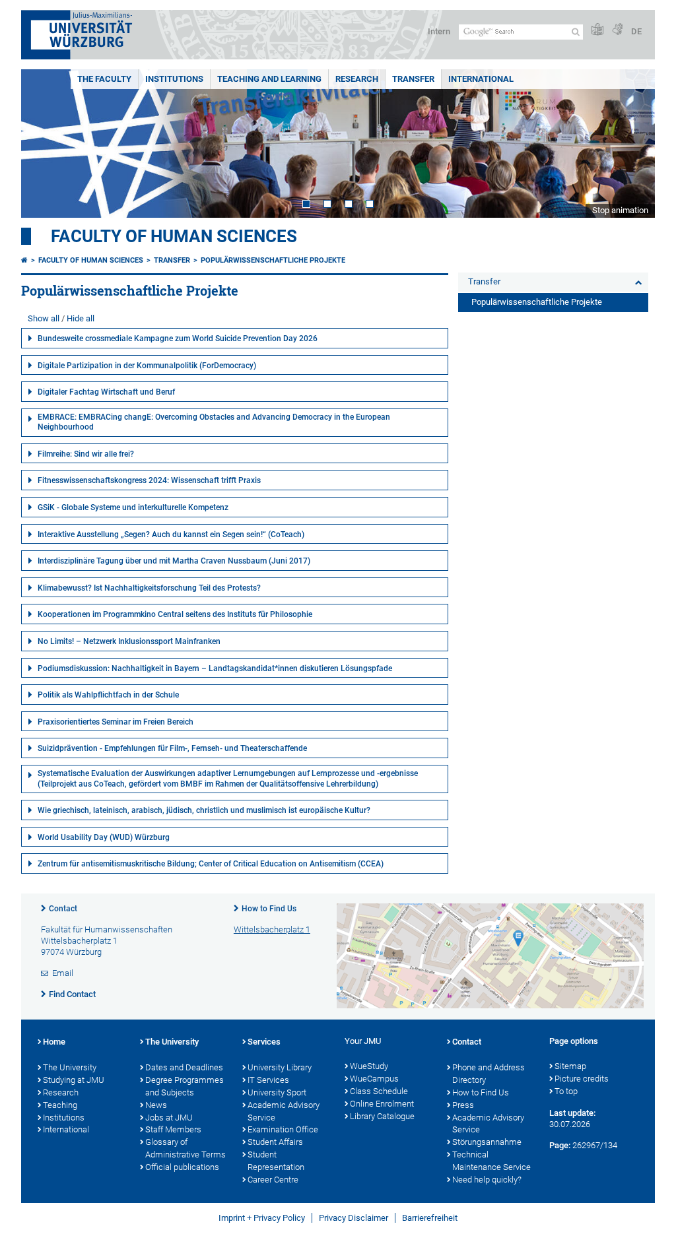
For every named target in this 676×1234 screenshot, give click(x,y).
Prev (44, 143)
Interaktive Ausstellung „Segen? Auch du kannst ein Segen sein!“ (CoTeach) (171, 534)
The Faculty (104, 79)
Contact (63, 908)
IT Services (268, 1080)
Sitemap (570, 1066)
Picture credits (582, 1079)
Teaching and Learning (269, 79)
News (156, 1105)
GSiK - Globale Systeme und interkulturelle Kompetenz (133, 507)
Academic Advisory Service (284, 1111)
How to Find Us (269, 908)
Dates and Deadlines (184, 1067)
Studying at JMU (73, 1080)
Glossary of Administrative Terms (185, 1148)
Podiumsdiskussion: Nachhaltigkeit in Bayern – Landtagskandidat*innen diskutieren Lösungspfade (215, 668)
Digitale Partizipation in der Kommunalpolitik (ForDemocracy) (147, 365)
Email (62, 973)
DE (636, 31)
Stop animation (620, 210)
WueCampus (374, 1079)
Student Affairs (275, 1142)
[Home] (24, 260)
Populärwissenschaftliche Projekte (273, 260)
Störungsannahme (487, 1142)
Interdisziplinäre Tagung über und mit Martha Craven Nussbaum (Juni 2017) (174, 561)
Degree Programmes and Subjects (184, 1086)
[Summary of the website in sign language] (617, 30)
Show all (43, 318)
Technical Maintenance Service (491, 1161)
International (481, 79)
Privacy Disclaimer (353, 1218)
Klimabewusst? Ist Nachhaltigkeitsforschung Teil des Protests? (149, 588)
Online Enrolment (382, 1104)
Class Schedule (379, 1091)
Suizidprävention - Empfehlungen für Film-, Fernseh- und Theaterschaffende (172, 748)
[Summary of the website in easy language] (597, 30)
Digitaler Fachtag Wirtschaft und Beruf (106, 392)
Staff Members (173, 1129)
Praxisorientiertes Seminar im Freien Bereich (115, 722)
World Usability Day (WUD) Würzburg (104, 837)
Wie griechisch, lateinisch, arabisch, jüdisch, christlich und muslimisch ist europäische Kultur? (204, 810)
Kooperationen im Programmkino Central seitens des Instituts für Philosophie (175, 614)
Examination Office (283, 1129)
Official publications (182, 1167)
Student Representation (276, 1161)
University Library (280, 1067)
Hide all (80, 318)
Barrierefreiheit (429, 1218)
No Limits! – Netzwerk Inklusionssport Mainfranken (129, 641)
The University (69, 1067)
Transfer (413, 79)
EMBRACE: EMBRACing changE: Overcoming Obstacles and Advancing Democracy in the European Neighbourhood (214, 422)
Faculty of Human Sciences (174, 236)
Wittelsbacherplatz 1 (272, 929)
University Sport (277, 1092)
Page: (559, 1145)
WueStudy (369, 1066)
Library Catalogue (382, 1116)
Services (264, 1042)
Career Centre (273, 1180)
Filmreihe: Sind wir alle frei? (86, 454)
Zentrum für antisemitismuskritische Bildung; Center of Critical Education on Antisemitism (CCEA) (211, 863)
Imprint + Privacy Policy (262, 1218)
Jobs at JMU (169, 1117)
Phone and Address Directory (488, 1073)
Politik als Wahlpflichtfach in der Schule (108, 694)
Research (356, 79)
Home (54, 1042)
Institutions (174, 79)
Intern (439, 31)
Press (463, 1105)
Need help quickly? (487, 1180)
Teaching (60, 1105)
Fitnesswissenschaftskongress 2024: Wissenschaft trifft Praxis (149, 480)
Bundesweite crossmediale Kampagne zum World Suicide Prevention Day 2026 (178, 338)
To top (566, 1091)
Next (631, 143)
